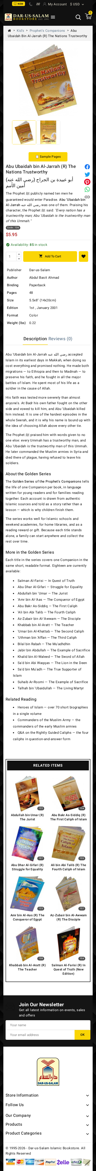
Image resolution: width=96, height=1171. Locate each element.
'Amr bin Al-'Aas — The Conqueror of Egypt (51, 599)
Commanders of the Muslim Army (44, 720)
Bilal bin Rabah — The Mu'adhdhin (44, 644)
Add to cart (50, 256)
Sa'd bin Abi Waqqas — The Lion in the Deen (52, 662)
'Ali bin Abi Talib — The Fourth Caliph (46, 612)
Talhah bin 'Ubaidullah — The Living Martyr (51, 688)
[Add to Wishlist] (83, 256)
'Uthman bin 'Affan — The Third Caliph (47, 637)
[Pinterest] (87, 182)
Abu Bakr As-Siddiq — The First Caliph (47, 606)
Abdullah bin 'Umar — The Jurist (43, 593)
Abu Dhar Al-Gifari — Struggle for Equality (50, 587)
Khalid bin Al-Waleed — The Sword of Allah (51, 656)
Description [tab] (35, 339)
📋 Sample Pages (48, 156)
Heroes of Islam (30, 707)
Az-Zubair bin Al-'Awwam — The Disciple (49, 618)
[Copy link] (87, 197)
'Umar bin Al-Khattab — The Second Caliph (51, 631)
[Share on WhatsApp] (87, 189)
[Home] (11, 30)
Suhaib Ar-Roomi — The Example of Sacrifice (53, 682)
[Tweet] (87, 174)
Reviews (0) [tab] (60, 339)
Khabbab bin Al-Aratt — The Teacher (46, 624)
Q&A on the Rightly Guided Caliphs (44, 732)
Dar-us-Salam (39, 270)
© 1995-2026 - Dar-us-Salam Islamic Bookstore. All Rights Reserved (46, 1151)
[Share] (87, 167)
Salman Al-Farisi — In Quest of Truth (46, 580)
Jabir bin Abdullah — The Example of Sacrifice (54, 650)
